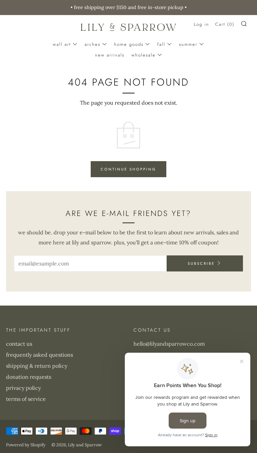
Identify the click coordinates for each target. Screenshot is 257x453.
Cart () (225, 24)
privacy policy (23, 387)
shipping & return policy (36, 365)
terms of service (26, 398)
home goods (129, 44)
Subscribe (201, 263)
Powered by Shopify (26, 445)
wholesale (144, 55)
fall (161, 44)
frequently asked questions (39, 354)
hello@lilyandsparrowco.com (169, 343)
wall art (62, 44)
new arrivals (109, 55)
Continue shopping (128, 169)
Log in (201, 24)
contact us (19, 343)
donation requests (28, 376)
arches (92, 44)
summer (188, 44)
